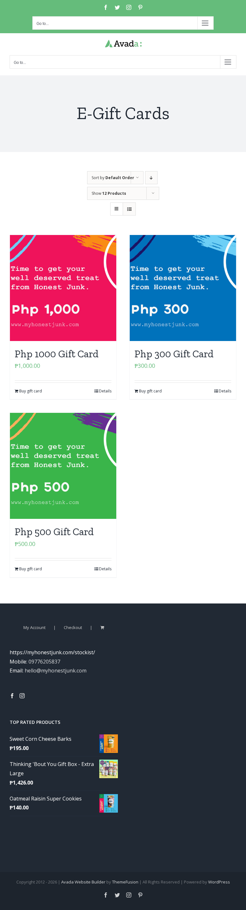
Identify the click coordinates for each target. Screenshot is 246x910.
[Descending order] (151, 177)
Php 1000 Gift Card (57, 354)
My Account (34, 627)
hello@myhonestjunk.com (55, 670)
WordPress (219, 882)
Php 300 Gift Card (174, 354)
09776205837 (44, 661)
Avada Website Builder (83, 882)
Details (105, 391)
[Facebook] (12, 695)
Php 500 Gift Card (54, 532)
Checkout (73, 627)
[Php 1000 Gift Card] (63, 288)
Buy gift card (30, 391)
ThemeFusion (125, 882)
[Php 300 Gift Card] (183, 288)
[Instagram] (22, 695)
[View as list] (129, 209)
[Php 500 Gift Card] (63, 466)
